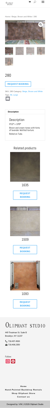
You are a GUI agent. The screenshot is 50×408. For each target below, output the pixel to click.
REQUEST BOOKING (18, 84)
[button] (40, 24)
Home (7, 17)
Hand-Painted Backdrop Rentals (23, 390)
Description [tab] (13, 112)
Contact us (23, 397)
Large (15, 95)
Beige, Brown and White (22, 17)
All (11, 95)
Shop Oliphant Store (23, 393)
